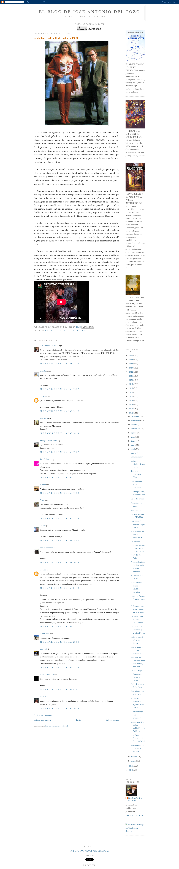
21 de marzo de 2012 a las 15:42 (59, 411)
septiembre (136, 428)
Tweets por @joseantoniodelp (89, 850)
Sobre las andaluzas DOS (136, 474)
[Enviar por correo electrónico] (82, 327)
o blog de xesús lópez (49, 440)
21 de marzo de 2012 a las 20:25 (59, 562)
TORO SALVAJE (47, 674)
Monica (43, 569)
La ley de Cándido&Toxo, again (138, 463)
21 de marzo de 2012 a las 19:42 (59, 540)
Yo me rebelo (136, 510)
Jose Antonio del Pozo (56, 330)
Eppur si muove (137, 456)
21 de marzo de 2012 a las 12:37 (59, 389)
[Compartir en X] (87, 327)
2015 (131, 400)
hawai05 (43, 649)
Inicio (78, 719)
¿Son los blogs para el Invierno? (137, 714)
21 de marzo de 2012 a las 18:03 (59, 493)
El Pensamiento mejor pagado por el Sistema (137, 609)
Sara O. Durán (45, 459)
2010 (131, 770)
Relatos (81, 330)
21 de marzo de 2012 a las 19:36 (59, 518)
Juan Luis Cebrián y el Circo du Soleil (138, 738)
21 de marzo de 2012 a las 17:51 (59, 477)
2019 (131, 384)
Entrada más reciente (42, 719)
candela (43, 696)
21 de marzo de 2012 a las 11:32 (59, 363)
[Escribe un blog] (85, 327)
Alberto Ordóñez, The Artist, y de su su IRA (138, 748)
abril (133, 449)
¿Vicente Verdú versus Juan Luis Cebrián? (137, 619)
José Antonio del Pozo (49, 345)
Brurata (43, 370)
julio (133, 436)
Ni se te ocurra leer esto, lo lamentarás (137, 650)
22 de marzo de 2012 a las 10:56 (59, 708)
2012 (131, 412)
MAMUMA (45, 633)
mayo (133, 445)
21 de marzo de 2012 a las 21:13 (59, 588)
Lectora (43, 396)
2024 (131, 363)
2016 (131, 396)
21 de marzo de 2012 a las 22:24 (59, 642)
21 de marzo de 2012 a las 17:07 (59, 452)
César (42, 500)
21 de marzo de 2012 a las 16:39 (59, 433)
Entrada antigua (112, 719)
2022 (131, 371)
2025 (131, 359)
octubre (134, 424)
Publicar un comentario (43, 715)
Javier (42, 525)
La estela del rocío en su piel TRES (138, 524)
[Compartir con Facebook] (90, 327)
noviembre (135, 420)
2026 (131, 355)
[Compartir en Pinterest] (92, 327)
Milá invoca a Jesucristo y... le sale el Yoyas (138, 629)
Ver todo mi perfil (135, 816)
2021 (131, 376)
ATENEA (44, 418)
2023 (131, 367)
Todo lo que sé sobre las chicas (137, 640)
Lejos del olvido (137, 498)
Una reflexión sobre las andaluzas (136, 484)
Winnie (43, 484)
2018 (131, 388)
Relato (72, 330)
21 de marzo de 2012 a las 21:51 (59, 626)
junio (133, 440)
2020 (131, 380)
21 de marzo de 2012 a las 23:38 (59, 667)
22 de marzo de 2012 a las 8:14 (59, 689)
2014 (131, 404)
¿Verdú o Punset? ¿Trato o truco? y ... (138, 599)
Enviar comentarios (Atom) (56, 725)
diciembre (135, 416)
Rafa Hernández (46, 547)
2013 (131, 408)
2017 (131, 392)
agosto (134, 432)
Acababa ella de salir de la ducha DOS (56, 38)
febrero (134, 756)
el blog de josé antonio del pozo (89, 11)
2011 (131, 766)
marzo (134, 453)
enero (133, 760)
